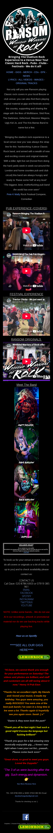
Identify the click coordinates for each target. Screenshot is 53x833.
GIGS (18, 72)
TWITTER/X (26, 602)
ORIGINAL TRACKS (26, 83)
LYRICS (12, 79)
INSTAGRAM (27, 599)
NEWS (26, 76)
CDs (36, 72)
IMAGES (39, 79)
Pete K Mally (13, 194)
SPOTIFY (26, 596)
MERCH (27, 72)
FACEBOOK (26, 592)
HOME (9, 72)
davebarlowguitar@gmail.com (26, 796)
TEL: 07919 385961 (43, 823)
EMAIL (26, 589)
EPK (43, 72)
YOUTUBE (26, 605)
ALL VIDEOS (25, 79)
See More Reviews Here (26, 784)
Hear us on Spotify (26, 636)
